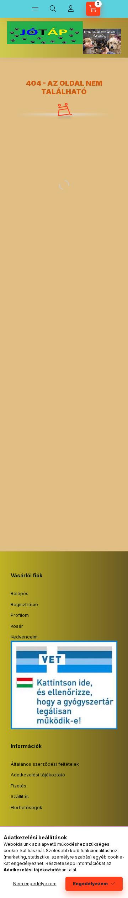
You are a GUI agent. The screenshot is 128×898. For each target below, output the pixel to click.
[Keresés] (53, 9)
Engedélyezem (90, 883)
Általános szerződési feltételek (45, 764)
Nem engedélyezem (35, 883)
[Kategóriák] (35, 9)
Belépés (19, 593)
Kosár (17, 626)
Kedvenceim (24, 637)
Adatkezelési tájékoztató (38, 774)
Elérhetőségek (26, 807)
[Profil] (71, 9)
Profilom (20, 615)
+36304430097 (117, 38)
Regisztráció (24, 604)
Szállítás (20, 796)
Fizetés (18, 786)
